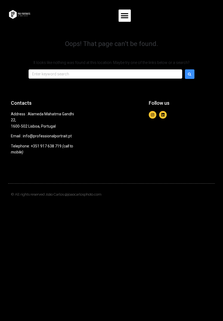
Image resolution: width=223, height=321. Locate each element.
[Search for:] (105, 74)
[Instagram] (152, 115)
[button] (125, 16)
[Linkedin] (163, 115)
